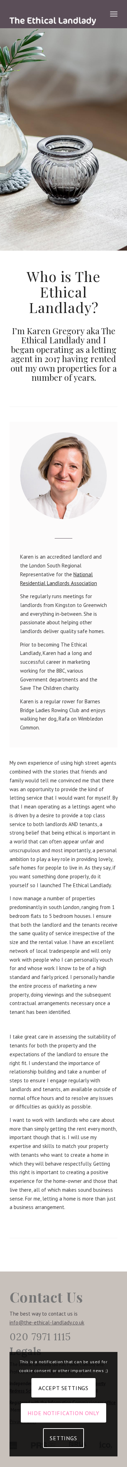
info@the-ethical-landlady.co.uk (47, 1322)
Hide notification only (63, 1413)
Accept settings (63, 1387)
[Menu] (113, 14)
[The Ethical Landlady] (53, 14)
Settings (63, 1438)
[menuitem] (113, 14)
